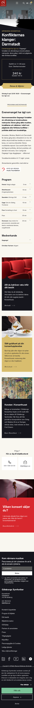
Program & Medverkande (17, 105)
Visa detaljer (24, 684)
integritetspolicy (9, 583)
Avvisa (17, 703)
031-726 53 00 (9, 466)
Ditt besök (5, 617)
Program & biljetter (8, 613)
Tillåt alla (17, 690)
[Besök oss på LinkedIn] (23, 659)
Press (4, 632)
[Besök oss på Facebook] (9, 659)
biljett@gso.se (25, 466)
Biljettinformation (7, 621)
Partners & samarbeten (10, 628)
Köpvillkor (5, 640)
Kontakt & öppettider (9, 610)
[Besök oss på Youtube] (16, 659)
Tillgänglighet (6, 636)
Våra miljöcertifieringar (9, 651)
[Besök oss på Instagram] (3, 659)
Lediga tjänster (7, 647)
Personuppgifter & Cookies (11, 643)
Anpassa (16, 697)
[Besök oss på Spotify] (30, 659)
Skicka (17, 573)
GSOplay (5, 625)
